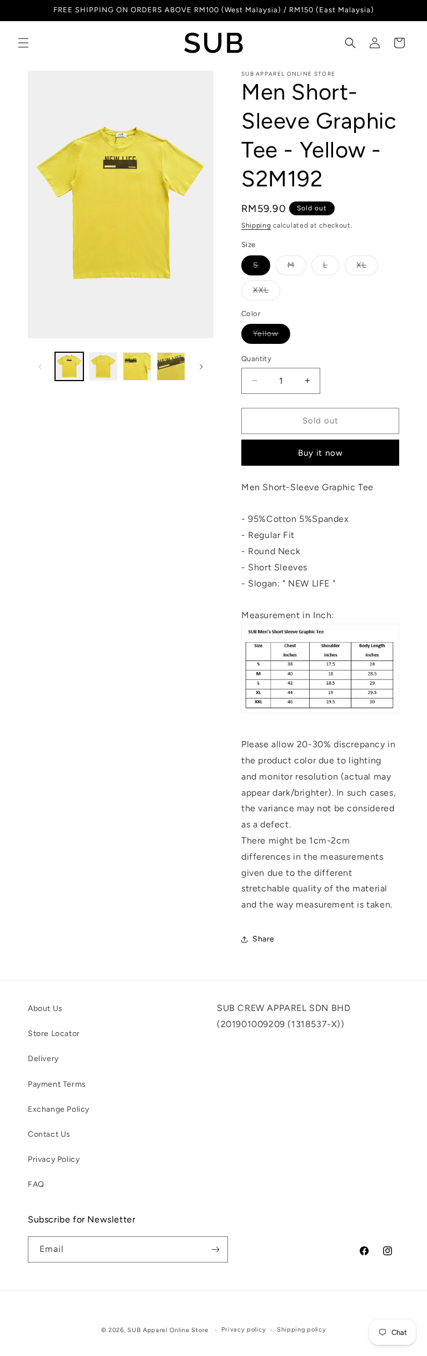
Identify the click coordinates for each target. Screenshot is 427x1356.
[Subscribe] (215, 1249)
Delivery (43, 1058)
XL (367, 267)
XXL (266, 292)
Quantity (256, 358)
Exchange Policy (59, 1109)
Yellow (271, 336)
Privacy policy (243, 1329)
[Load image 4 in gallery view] (171, 366)
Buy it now (320, 453)
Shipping (256, 225)
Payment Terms (57, 1084)
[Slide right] (201, 366)
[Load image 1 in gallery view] (69, 366)
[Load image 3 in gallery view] (137, 366)
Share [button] (263, 939)
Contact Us (49, 1134)
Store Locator (54, 1033)
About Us (45, 1008)
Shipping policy (301, 1329)
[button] (23, 43)
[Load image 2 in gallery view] (103, 366)
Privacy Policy (54, 1159)
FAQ (36, 1184)
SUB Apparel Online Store (167, 1330)
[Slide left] (40, 366)
